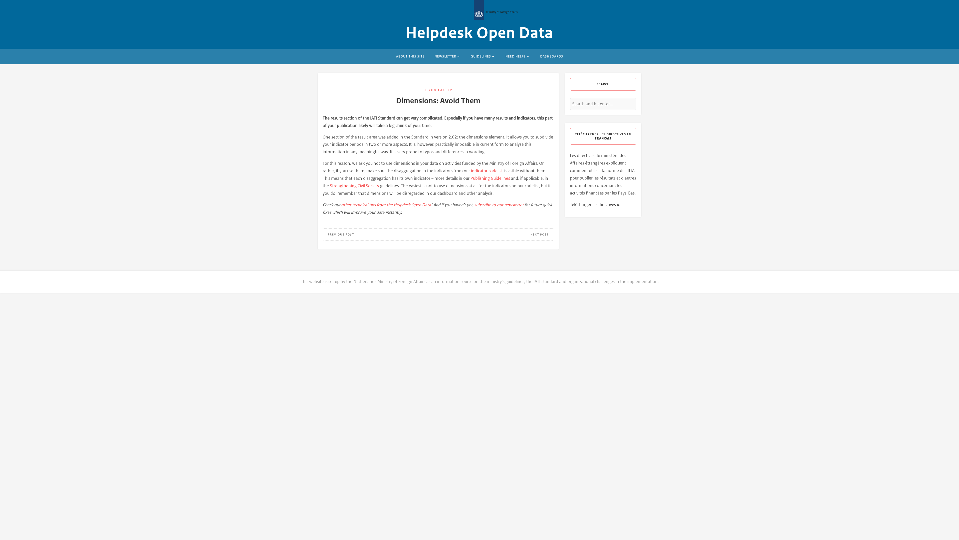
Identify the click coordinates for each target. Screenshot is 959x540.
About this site (410, 56)
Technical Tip (438, 90)
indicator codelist (487, 171)
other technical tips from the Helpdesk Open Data (386, 205)
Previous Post (341, 234)
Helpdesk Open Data (479, 33)
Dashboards (551, 56)
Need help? (515, 56)
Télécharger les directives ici (595, 204)
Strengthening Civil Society (354, 185)
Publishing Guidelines (490, 178)
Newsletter (445, 56)
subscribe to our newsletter (499, 205)
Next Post (539, 234)
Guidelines (481, 56)
